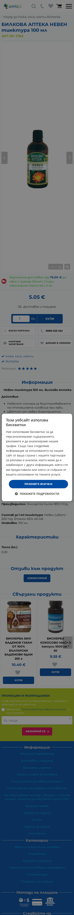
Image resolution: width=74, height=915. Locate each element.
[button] (37, 494)
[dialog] (37, 457)
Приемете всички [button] (38, 484)
